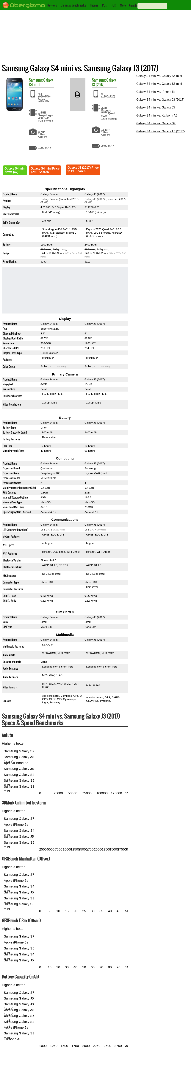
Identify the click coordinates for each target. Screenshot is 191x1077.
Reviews (52, 5)
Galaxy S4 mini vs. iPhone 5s (155, 91)
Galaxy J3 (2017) (104, 82)
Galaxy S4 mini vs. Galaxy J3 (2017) (160, 99)
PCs (104, 5)
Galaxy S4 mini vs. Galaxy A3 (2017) (160, 131)
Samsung (36, 80)
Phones (94, 5)
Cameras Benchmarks (73, 5)
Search (133, 5)
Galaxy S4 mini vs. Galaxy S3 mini (159, 83)
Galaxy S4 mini (49, 199)
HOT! (113, 5)
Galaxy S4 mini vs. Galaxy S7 (156, 123)
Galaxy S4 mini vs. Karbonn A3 (156, 115)
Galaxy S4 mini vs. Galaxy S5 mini (159, 75)
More (123, 5)
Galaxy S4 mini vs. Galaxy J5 (155, 107)
